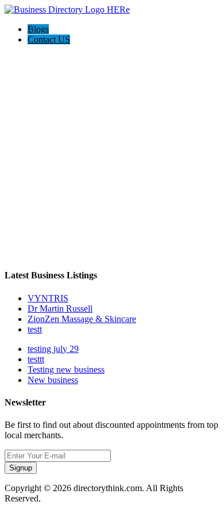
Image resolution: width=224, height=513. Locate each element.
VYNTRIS (48, 298)
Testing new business (66, 369)
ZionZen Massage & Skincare (82, 319)
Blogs (38, 29)
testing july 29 (53, 349)
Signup (20, 468)
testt (35, 329)
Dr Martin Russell (60, 308)
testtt (36, 359)
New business (53, 380)
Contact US (49, 39)
